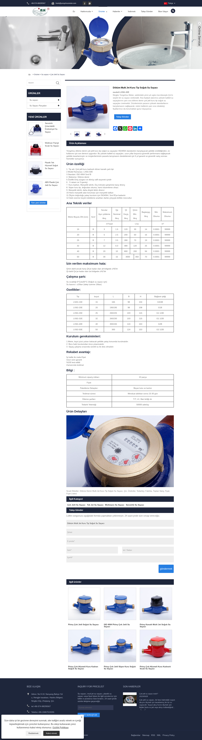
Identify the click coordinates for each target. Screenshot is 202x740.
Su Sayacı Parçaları (38, 106)
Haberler (116, 11)
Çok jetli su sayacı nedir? (148, 694)
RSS (153, 735)
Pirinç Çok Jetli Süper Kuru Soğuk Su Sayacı (120, 667)
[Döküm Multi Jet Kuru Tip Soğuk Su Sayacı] (76, 134)
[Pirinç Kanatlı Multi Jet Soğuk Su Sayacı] (156, 604)
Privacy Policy (169, 735)
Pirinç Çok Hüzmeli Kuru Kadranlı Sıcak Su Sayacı (155, 667)
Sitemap (145, 735)
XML (159, 735)
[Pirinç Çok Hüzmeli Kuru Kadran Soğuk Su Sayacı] (84, 646)
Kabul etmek (51, 733)
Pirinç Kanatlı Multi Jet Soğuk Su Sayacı (155, 625)
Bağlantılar (135, 735)
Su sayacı (45, 74)
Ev (74, 11)
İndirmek (131, 11)
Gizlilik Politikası (60, 727)
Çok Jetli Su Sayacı (57, 74)
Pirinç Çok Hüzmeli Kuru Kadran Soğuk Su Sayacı (83, 667)
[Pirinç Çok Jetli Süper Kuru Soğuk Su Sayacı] (120, 646)
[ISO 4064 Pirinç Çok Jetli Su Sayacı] (120, 604)
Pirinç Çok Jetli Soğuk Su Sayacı (83, 624)
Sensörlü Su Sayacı (135, 505)
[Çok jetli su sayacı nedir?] (130, 699)
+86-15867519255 (46, 712)
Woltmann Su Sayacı (114, 505)
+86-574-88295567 (42, 706)
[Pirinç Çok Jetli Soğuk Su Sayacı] (84, 604)
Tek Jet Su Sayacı (95, 505)
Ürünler (102, 11)
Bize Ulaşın (163, 11)
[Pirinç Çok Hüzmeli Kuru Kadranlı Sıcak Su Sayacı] (156, 646)
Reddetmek (33, 733)
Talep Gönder (147, 11)
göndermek (166, 568)
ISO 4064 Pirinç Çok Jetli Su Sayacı (117, 625)
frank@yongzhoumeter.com (66, 3)
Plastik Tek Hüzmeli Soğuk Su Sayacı (51, 165)
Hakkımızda (86, 11)
